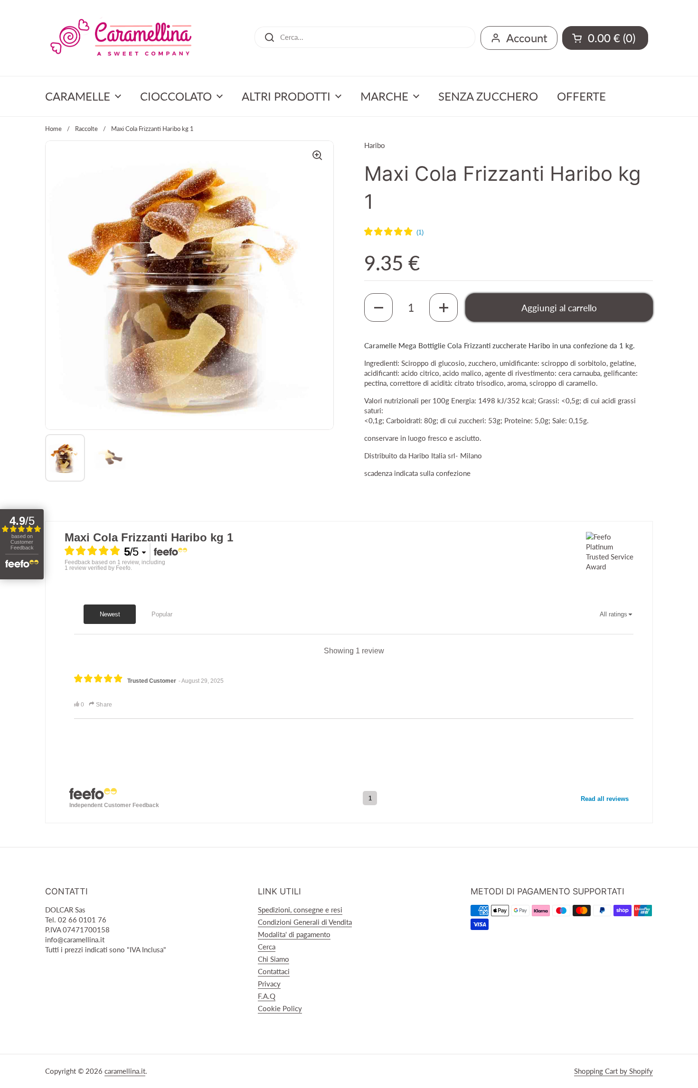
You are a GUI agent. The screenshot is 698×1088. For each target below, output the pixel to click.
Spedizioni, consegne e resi (300, 909)
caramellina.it (124, 1071)
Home (53, 128)
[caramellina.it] (121, 38)
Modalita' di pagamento (294, 934)
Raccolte (86, 128)
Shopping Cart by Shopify (613, 1071)
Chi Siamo (273, 959)
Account (526, 38)
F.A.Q (266, 996)
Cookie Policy (280, 1008)
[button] (378, 307)
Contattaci (274, 971)
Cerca (266, 946)
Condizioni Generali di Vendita (305, 922)
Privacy (269, 983)
